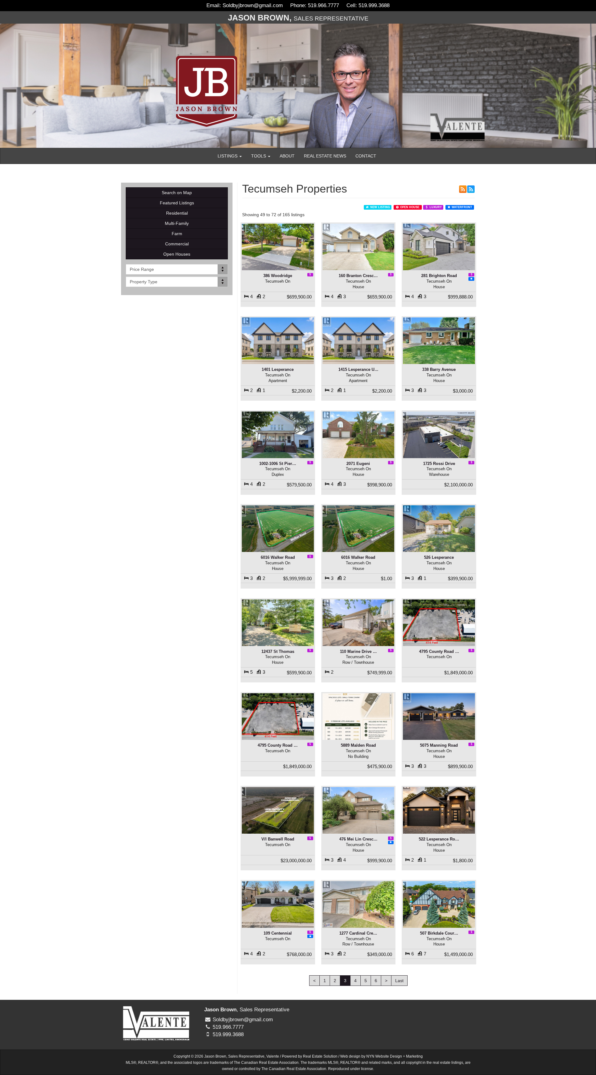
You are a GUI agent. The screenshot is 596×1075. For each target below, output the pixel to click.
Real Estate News (325, 155)
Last (399, 980)
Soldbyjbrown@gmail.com (253, 5)
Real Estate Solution (320, 1056)
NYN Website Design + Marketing (394, 1056)
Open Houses (176, 254)
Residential (177, 213)
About (287, 155)
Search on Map (177, 192)
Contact (365, 155)
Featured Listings (177, 202)
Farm (177, 233)
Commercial (177, 243)
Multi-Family (177, 223)
